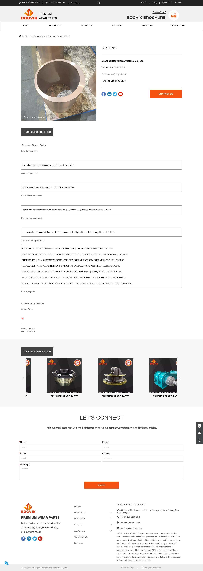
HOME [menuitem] (25, 26)
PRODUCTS (37, 36)
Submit (101, 485)
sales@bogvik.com (117, 74)
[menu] (40, 26)
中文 (155, 3)
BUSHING (64, 36)
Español (178, 3)
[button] (56, 25)
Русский (165, 3)
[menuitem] (55, 26)
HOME (25, 36)
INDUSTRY (86, 26)
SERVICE (117, 26)
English (144, 3)
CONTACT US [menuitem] (178, 26)
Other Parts (51, 36)
